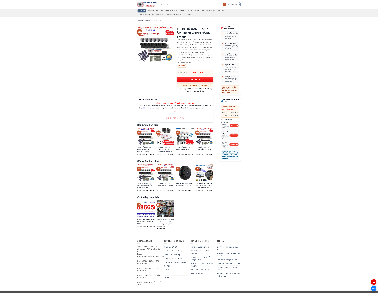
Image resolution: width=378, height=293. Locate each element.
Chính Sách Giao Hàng (196, 10)
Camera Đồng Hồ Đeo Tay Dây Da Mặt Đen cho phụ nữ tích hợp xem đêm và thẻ (204, 186)
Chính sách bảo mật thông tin (176, 10)
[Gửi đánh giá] (224, 4)
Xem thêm (181, 66)
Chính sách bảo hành (155, 10)
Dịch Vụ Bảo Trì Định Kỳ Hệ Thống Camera (200, 258)
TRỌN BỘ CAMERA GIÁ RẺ (153, 20)
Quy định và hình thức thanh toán (150, 14)
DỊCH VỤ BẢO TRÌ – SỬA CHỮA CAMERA (202, 265)
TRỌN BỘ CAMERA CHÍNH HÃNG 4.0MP (183, 148)
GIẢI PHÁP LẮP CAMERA (199, 270)
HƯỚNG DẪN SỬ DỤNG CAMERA (199, 252)
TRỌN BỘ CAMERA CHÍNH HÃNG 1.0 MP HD (165, 184)
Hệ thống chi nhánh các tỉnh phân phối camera (228, 275)
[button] (234, 4)
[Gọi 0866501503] (373, 282)
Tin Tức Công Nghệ (197, 273)
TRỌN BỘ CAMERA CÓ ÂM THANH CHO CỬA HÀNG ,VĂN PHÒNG (145, 185)
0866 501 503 (228, 109)
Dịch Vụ (176, 14)
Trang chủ (140, 20)
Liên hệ (188, 14)
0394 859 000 (234, 144)
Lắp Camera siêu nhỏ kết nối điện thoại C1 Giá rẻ (184, 184)
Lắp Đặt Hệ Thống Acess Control (228, 263)
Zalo (373, 288)
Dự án (182, 14)
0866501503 (234, 125)
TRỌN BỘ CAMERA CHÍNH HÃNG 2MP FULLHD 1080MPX (144, 149)
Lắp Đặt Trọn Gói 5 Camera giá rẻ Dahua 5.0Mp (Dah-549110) (146, 222)
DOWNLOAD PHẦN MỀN (199, 247)
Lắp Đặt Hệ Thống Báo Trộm (227, 260)
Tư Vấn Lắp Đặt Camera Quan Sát (228, 248)
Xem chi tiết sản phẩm (175, 118)
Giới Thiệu (168, 14)
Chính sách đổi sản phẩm (215, 10)
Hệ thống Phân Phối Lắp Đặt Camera (227, 268)
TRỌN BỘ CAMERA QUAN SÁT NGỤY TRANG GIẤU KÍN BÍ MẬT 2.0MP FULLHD (165, 149)
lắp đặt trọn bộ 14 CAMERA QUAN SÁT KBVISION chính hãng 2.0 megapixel (165, 222)
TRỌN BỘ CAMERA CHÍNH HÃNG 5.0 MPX (203, 148)
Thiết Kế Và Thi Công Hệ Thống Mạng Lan (228, 255)
